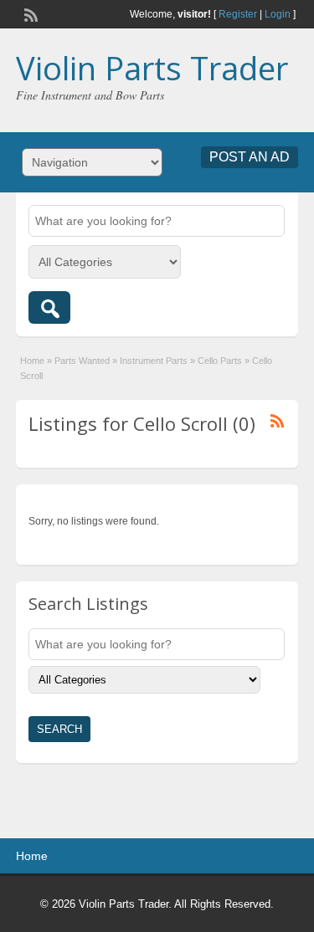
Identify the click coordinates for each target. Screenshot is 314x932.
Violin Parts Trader (152, 68)
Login (278, 14)
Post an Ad (249, 157)
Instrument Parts (154, 361)
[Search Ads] (49, 307)
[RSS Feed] (29, 13)
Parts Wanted (82, 361)
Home (32, 361)
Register (238, 14)
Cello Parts (220, 361)
